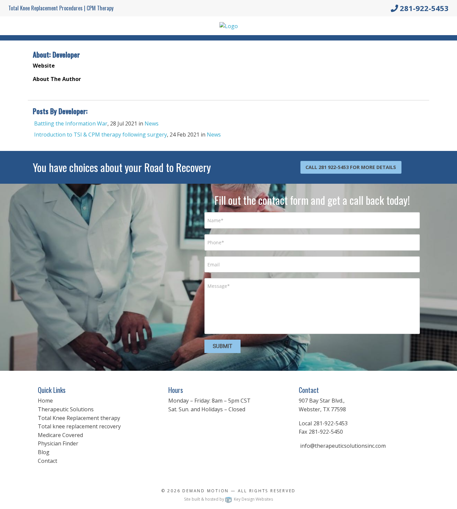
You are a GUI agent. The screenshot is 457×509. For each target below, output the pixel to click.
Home (45, 400)
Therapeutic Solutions (66, 409)
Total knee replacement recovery (79, 426)
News (152, 123)
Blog (44, 452)
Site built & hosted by (228, 499)
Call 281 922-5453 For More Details (350, 167)
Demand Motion (205, 491)
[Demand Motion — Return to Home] (228, 25)
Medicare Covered (60, 435)
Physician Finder (58, 443)
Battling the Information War (70, 123)
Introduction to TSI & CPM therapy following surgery (100, 134)
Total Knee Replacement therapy (79, 418)
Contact (47, 460)
